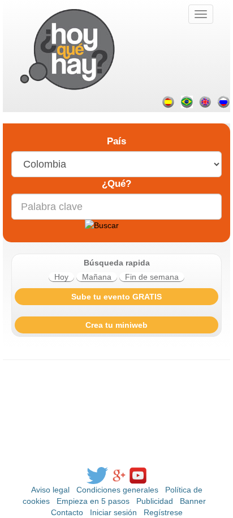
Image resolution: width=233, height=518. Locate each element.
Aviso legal (50, 489)
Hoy (61, 276)
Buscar (101, 205)
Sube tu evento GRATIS (116, 296)
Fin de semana (152, 276)
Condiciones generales (117, 489)
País (116, 141)
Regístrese (163, 512)
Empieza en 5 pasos (93, 501)
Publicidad (154, 501)
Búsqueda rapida (117, 262)
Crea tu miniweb (116, 324)
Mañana (96, 276)
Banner (193, 501)
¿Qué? (116, 183)
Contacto (67, 512)
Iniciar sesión (113, 512)
